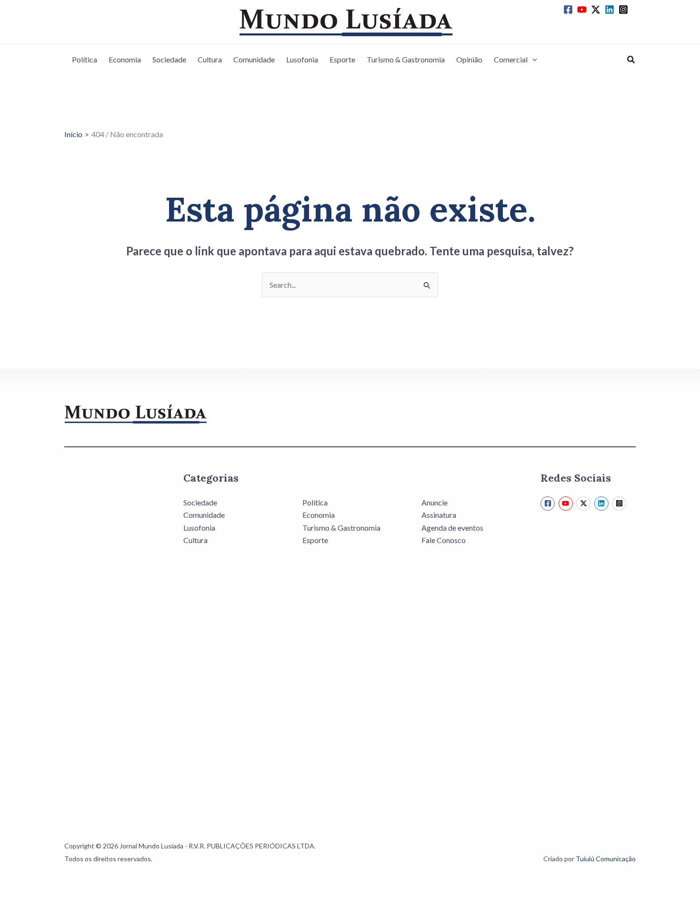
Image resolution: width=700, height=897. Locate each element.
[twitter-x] (597, 9)
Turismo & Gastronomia (406, 59)
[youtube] (583, 9)
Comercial (511, 59)
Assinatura (438, 514)
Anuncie (434, 502)
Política (84, 59)
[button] (532, 59)
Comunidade (254, 59)
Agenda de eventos (452, 527)
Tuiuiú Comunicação (606, 859)
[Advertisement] (112, 638)
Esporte (342, 59)
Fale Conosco (443, 539)
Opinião (469, 59)
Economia (125, 59)
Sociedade (169, 59)
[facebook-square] (569, 9)
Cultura (210, 59)
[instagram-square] (625, 9)
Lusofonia (302, 59)
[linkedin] (611, 9)
